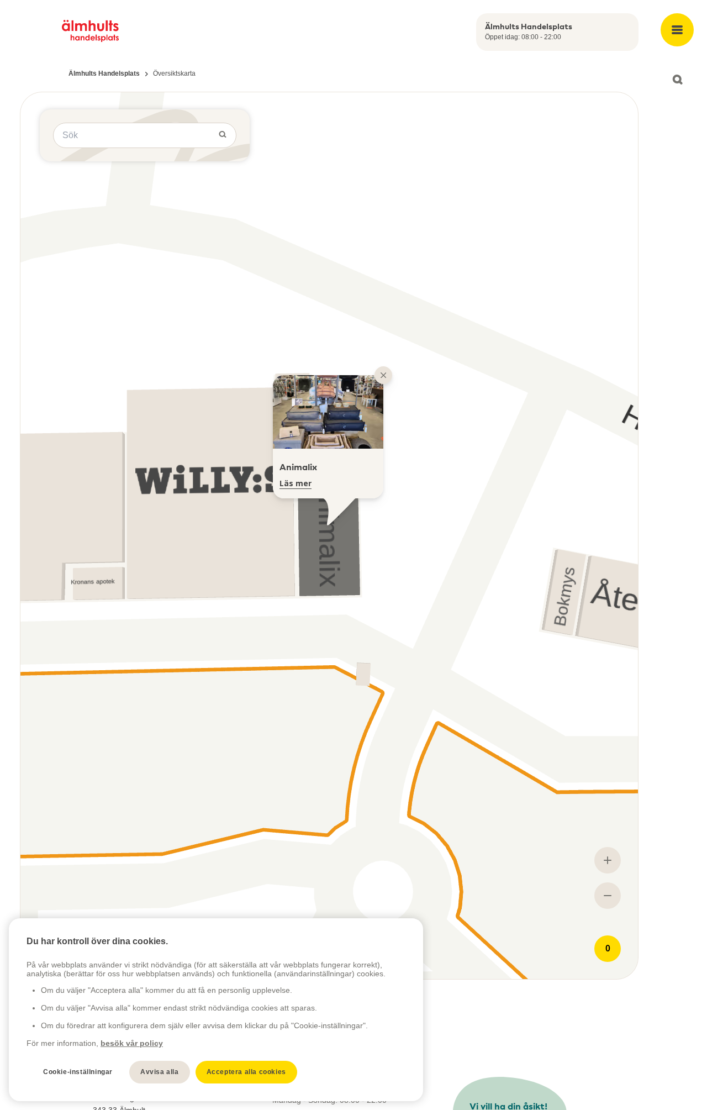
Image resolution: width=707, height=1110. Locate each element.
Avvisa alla (159, 1072)
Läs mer (295, 483)
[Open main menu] (677, 29)
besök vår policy (132, 1043)
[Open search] (677, 80)
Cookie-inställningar (78, 1072)
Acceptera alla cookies (246, 1072)
